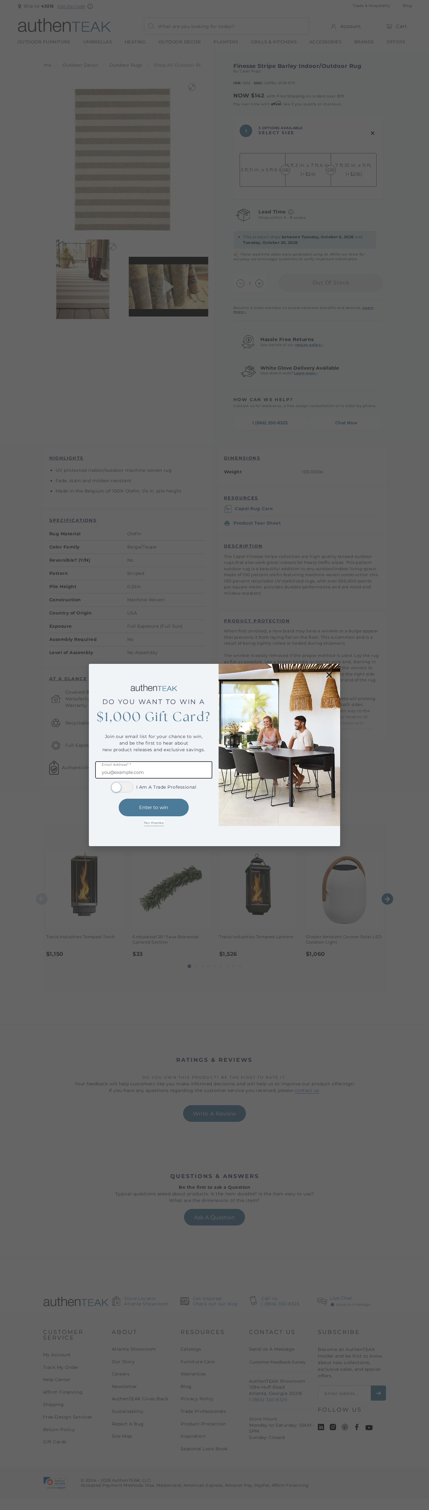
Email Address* (116, 765)
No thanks (154, 822)
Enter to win (153, 807)
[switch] (122, 787)
